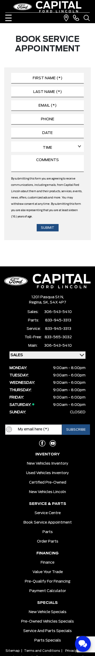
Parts (47, 532)
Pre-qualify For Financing (47, 581)
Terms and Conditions (42, 650)
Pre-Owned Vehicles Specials (47, 621)
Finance (47, 562)
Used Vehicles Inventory (47, 473)
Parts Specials (47, 640)
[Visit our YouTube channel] (53, 443)
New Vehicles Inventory (47, 463)
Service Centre (48, 513)
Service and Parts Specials (47, 631)
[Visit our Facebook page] (42, 443)
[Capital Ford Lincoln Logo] (47, 6)
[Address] (66, 17)
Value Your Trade (47, 572)
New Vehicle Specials (47, 612)
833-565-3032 (58, 337)
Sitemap (13, 650)
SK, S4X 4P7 (54, 302)
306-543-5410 (58, 312)
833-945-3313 (58, 320)
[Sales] (76, 17)
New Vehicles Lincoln (47, 492)
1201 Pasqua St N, (47, 297)
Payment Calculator (47, 591)
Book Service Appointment (47, 522)
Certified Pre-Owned (47, 482)
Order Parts (47, 541)
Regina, (36, 302)
